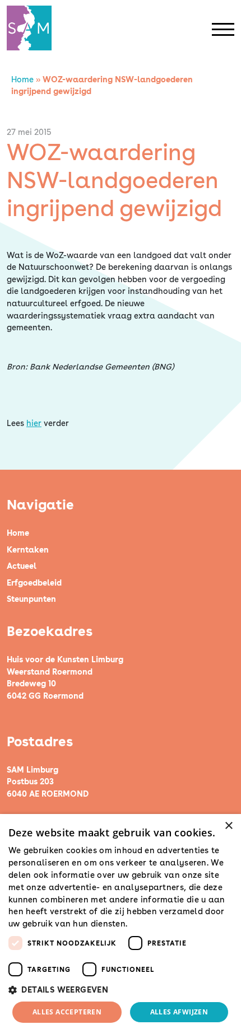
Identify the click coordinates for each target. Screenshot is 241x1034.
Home (22, 79)
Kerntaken (28, 549)
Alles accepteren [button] (67, 1012)
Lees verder (149, 924)
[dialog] (120, 924)
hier (33, 423)
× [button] (228, 826)
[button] (120, 989)
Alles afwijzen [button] (179, 1012)
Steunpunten (31, 598)
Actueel (21, 565)
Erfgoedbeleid (34, 582)
